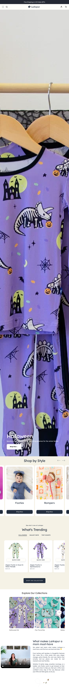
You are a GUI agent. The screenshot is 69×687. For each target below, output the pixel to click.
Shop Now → (14, 447)
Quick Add (16, 560)
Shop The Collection (34, 580)
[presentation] (59, 460)
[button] (3, 7)
